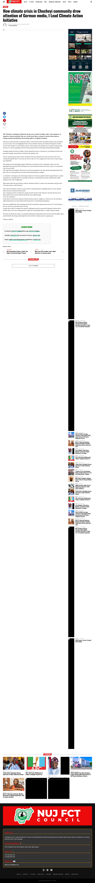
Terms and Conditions (58, 874)
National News (39, 2)
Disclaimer (48, 874)
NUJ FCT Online (16, 231)
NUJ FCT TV (14, 235)
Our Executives (74, 874)
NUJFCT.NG (37, 239)
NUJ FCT (25, 2)
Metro (64, 2)
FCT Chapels (33, 874)
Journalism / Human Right (55, 2)
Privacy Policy (40, 874)
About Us (19, 874)
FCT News (31, 2)
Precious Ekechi (13, 25)
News (45, 2)
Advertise (67, 874)
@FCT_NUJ (36, 235)
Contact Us (25, 874)
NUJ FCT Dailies (34, 231)
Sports (69, 2)
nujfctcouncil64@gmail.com (18, 239)
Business (75, 2)
